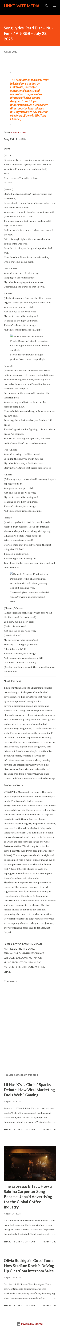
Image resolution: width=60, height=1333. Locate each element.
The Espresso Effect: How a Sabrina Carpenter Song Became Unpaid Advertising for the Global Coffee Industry (28, 1196)
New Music (34, 962)
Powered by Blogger (32, 1323)
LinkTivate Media (22, 5)
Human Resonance (33, 953)
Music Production (15, 962)
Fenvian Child (18, 132)
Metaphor (35, 957)
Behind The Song (24, 948)
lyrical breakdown (16, 957)
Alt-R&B (8, 948)
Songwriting (36, 966)
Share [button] (7, 971)
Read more (49, 1129)
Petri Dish (21, 966)
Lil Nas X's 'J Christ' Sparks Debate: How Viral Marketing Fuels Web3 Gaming (29, 1089)
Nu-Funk (9, 966)
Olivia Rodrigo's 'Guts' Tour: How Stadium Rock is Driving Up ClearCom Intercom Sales (29, 1265)
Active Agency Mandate (28, 944)
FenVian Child (12, 953)
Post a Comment (24, 1129)
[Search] (46, 6)
